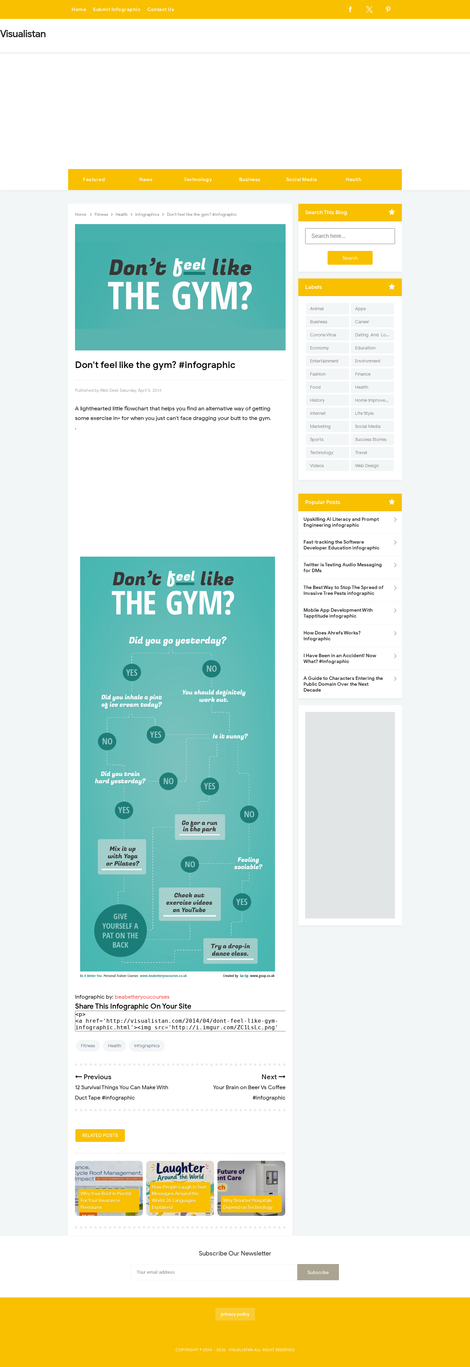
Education (365, 348)
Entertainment (324, 361)
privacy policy (235, 1314)
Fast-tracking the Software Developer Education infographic (341, 545)
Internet (318, 413)
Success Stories (370, 439)
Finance (363, 374)
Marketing (320, 426)
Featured (94, 179)
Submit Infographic (116, 9)
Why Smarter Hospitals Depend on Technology (248, 1204)
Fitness (88, 1046)
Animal (317, 309)
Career (362, 322)
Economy (319, 348)
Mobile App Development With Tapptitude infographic (338, 613)
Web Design (367, 466)
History (317, 400)
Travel (361, 452)
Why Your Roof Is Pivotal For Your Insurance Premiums (106, 1200)
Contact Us (160, 9)
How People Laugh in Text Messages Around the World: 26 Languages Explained (179, 1197)
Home (79, 9)
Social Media (301, 179)
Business (249, 179)
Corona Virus (323, 335)
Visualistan (241, 1349)
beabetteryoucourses (142, 996)
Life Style (364, 413)
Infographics (147, 1046)
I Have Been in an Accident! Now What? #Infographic (339, 658)
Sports (316, 439)
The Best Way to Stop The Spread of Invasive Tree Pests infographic (343, 590)
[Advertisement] (235, 117)
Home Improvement (374, 400)
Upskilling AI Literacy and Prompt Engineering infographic (341, 522)
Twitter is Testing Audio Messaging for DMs (342, 568)
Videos (317, 466)
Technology (198, 179)
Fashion (317, 374)
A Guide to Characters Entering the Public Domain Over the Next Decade (343, 684)
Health (353, 179)
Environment (368, 361)
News (145, 179)
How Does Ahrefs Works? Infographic (332, 636)
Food (315, 387)
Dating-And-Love (373, 335)
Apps (360, 309)
